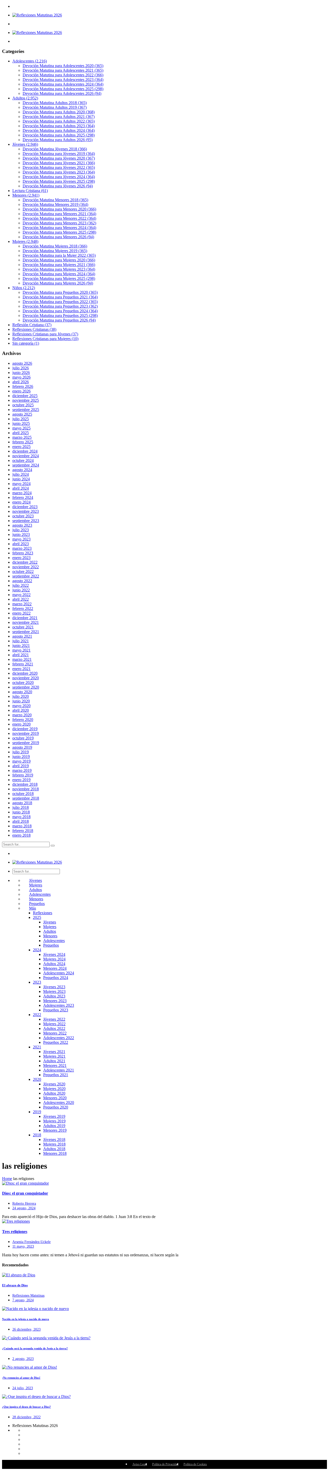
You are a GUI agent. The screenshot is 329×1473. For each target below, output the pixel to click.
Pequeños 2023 (55, 1010)
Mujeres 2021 (54, 1056)
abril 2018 (20, 821)
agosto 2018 (22, 803)
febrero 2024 (22, 497)
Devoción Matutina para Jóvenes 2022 (59, 167)
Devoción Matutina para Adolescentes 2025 (63, 89)
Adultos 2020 (54, 1093)
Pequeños (37, 903)
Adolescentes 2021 (58, 1070)
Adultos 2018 (54, 1149)
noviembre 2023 (25, 511)
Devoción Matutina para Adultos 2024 (59, 130)
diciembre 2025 (25, 396)
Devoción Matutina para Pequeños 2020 (60, 292)
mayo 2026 (21, 377)
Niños (23, 288)
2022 (37, 1014)
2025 (37, 917)
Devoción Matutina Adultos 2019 (55, 107)
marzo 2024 (22, 493)
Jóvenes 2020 (54, 1084)
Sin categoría (25, 343)
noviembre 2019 (25, 733)
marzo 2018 (22, 826)
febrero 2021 (22, 664)
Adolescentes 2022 (58, 1038)
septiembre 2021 (25, 631)
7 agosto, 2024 (23, 1300)
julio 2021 (20, 641)
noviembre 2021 (25, 622)
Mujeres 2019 (54, 1121)
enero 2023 (21, 557)
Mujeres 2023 (54, 991)
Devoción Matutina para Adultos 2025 (59, 135)
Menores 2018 (55, 1153)
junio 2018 (21, 812)
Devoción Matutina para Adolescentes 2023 (63, 79)
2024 (37, 950)
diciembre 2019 (25, 729)
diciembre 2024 (25, 451)
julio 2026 (20, 368)
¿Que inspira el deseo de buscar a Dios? (26, 1406)
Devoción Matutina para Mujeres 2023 (59, 269)
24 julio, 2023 (22, 1388)
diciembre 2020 (25, 673)
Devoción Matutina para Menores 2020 (59, 209)
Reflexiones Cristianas (34, 329)
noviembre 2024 (25, 456)
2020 (37, 1079)
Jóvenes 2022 (54, 1019)
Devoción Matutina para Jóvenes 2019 (59, 153)
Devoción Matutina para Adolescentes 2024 (63, 84)
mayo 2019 (21, 761)
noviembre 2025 (25, 400)
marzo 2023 (22, 548)
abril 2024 (20, 488)
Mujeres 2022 (54, 1024)
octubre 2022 (23, 571)
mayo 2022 (21, 594)
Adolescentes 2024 (58, 973)
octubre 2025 (23, 405)
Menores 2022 (55, 1033)
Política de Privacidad (165, 1464)
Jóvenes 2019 (54, 1116)
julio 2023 (20, 530)
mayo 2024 (21, 483)
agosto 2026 (22, 363)
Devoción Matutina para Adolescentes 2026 (62, 93)
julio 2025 (20, 419)
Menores (25, 195)
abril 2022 (20, 599)
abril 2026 (20, 382)
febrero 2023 (22, 553)
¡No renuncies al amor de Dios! (21, 1377)
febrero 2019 (22, 775)
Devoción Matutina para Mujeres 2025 (59, 278)
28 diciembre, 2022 (26, 1417)
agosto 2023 (22, 525)
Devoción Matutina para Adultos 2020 (59, 112)
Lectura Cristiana (30, 190)
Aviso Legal (139, 1464)
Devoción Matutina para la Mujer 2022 (59, 255)
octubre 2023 (23, 516)
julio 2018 (20, 807)
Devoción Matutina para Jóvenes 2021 (59, 163)
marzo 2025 (22, 437)
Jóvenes (25, 144)
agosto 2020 (22, 692)
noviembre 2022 (25, 567)
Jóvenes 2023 (54, 987)
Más (32, 908)
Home (7, 1178)
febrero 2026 (22, 386)
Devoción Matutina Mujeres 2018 (55, 246)
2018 (37, 1135)
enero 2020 (21, 724)
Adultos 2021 (54, 1061)
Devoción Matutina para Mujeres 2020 (59, 260)
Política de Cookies (195, 1464)
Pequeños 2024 (55, 977)
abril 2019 (20, 766)
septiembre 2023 (25, 520)
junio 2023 (21, 534)
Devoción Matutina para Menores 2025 (59, 232)
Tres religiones (14, 1231)
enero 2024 (21, 502)
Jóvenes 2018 (54, 1139)
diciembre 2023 (25, 507)
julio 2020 (20, 696)
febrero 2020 (22, 719)
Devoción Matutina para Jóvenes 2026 (58, 186)
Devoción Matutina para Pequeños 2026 (59, 320)
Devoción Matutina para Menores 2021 (59, 214)
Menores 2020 (55, 1098)
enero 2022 (21, 613)
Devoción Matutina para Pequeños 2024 (60, 311)
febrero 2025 (22, 442)
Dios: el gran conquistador (25, 1193)
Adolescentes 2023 (58, 1005)
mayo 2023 (21, 539)
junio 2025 (21, 423)
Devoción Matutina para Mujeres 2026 (58, 283)
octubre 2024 (23, 460)
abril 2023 (20, 544)
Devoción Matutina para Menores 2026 (58, 237)
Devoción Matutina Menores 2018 (55, 200)
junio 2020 (21, 701)
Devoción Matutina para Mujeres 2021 (59, 264)
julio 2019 (20, 752)
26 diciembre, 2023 (26, 1329)
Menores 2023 (55, 1001)
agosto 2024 (22, 470)
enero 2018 (21, 835)
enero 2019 (21, 779)
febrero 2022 (22, 608)
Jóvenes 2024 (54, 954)
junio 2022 (21, 590)
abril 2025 (20, 433)
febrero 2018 (22, 830)
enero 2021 (21, 668)
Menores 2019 (55, 1130)
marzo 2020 (22, 715)
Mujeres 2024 (54, 959)
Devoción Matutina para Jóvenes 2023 (59, 172)
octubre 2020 (23, 682)
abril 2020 (20, 710)
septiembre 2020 (25, 687)
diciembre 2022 (25, 562)
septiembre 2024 (25, 465)
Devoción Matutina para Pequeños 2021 (60, 297)
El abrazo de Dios (15, 1285)
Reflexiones (42, 913)
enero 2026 (21, 391)
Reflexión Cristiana (31, 325)
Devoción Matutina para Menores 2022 (59, 218)
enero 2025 (21, 446)
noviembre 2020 (25, 678)
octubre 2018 (23, 793)
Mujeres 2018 (54, 1144)
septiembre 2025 (25, 409)
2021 (37, 1047)
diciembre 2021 (25, 618)
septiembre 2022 (25, 576)
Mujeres (25, 241)
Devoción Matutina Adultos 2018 (55, 102)
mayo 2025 (21, 428)
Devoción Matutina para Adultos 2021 (59, 116)
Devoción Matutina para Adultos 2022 (59, 121)
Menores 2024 (55, 968)
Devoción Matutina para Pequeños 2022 (60, 301)
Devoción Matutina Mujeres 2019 (55, 251)
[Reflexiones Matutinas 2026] (37, 15)
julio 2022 (20, 585)
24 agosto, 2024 (23, 1208)
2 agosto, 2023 (23, 1359)
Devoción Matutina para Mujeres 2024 (59, 274)
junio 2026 (21, 372)
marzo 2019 (22, 770)
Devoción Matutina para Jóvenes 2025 (59, 181)
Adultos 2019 (54, 1125)
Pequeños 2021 (55, 1075)
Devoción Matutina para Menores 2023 (59, 223)
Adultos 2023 (54, 996)
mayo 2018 (21, 817)
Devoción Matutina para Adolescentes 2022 (63, 75)
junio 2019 (21, 756)
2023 (37, 982)
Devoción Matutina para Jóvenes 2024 (59, 177)
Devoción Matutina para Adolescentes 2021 (63, 70)
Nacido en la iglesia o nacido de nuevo (25, 1319)
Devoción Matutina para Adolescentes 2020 (63, 65)
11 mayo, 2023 (23, 1246)
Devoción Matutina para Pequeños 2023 (60, 306)
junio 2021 (21, 645)
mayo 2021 (21, 650)
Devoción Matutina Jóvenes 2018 (55, 149)
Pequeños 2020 (55, 1107)
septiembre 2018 (25, 798)
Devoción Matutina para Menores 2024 (59, 227)
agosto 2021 (22, 636)
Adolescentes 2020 (58, 1102)
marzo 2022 (22, 604)
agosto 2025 (22, 414)
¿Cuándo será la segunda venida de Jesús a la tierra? (35, 1348)
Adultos (25, 98)
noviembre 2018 (25, 789)
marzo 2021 (22, 659)
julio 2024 (20, 474)
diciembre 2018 (25, 784)
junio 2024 (21, 479)
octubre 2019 (23, 738)
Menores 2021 (55, 1065)
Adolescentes (29, 61)
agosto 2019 (22, 747)
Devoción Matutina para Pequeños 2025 (60, 315)
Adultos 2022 (54, 1028)
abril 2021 (20, 655)
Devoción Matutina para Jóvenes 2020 (59, 158)
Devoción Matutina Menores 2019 (55, 204)
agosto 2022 (22, 581)
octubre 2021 (23, 627)
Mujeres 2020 (54, 1088)
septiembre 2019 (25, 742)
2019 (37, 1112)
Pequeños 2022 (55, 1042)
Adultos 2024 (54, 964)
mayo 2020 (21, 705)
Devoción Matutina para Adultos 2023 (59, 126)
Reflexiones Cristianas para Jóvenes (45, 334)
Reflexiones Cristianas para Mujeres (45, 338)
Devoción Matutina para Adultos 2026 (58, 140)
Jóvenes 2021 (54, 1051)
